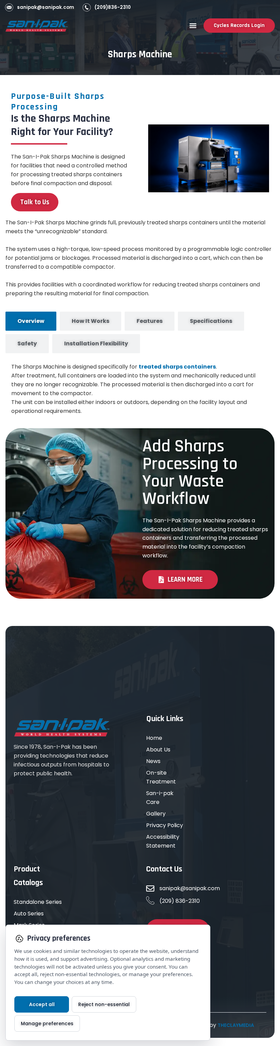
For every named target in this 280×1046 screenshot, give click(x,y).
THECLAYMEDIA (236, 1025)
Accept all (42, 1004)
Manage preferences (47, 1023)
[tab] (30, 321)
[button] (192, 25)
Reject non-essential (104, 1004)
